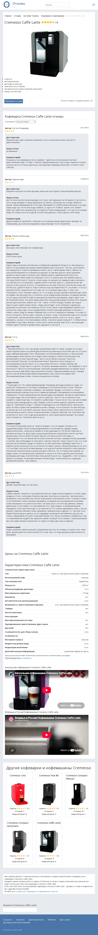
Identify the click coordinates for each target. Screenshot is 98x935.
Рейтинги (52, 919)
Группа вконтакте (36, 919)
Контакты (20, 919)
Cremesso (27, 658)
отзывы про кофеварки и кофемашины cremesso (37, 891)
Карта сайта (65, 919)
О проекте (7, 919)
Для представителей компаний (16, 922)
